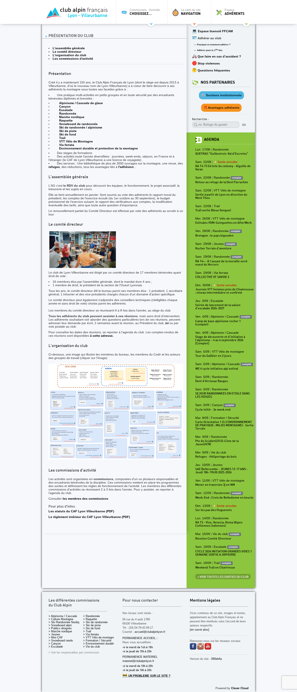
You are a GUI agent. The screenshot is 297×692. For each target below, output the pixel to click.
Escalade (66, 110)
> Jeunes (54, 634)
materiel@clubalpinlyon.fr (138, 661)
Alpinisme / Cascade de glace (81, 103)
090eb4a (216, 658)
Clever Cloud (240, 688)
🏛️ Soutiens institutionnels (221, 95)
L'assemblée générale (69, 48)
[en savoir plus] (199, 629)
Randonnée (67, 113)
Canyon (65, 106)
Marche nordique (71, 117)
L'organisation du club (69, 55)
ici (167, 323)
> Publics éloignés (60, 628)
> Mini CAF (55, 637)
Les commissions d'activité (73, 58)
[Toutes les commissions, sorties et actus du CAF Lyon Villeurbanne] (77, 14)
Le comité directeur (67, 51)
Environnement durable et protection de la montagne (98, 148)
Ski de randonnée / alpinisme (80, 127)
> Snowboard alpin (60, 625)
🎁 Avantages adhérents (221, 107)
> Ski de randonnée (95, 622)
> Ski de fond (91, 628)
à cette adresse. (101, 335)
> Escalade (55, 646)
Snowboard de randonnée (78, 124)
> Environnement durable (99, 643)
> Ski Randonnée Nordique (65, 622)
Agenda (211, 139)
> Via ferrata (91, 634)
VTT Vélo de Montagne (76, 141)
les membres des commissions (85, 498)
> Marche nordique (60, 631)
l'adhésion (126, 167)
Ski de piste (68, 131)
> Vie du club (91, 646)
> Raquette (90, 619)
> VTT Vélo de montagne (99, 637)
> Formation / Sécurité (97, 640)
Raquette (66, 120)
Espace (234, 12)
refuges (54, 167)
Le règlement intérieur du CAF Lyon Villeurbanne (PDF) (89, 517)
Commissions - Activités (145, 12)
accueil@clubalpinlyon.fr (150, 631)
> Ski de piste (92, 625)
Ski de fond (67, 134)
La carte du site (190, 12)
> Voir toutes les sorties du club (223, 577)
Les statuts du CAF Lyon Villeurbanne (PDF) (81, 511)
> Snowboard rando (60, 640)
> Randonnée (91, 616)
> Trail (87, 631)
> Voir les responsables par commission (73, 652)
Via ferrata (66, 145)
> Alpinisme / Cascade (62, 616)
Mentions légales (205, 600)
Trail (62, 138)
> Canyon (54, 643)
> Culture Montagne (60, 619)
